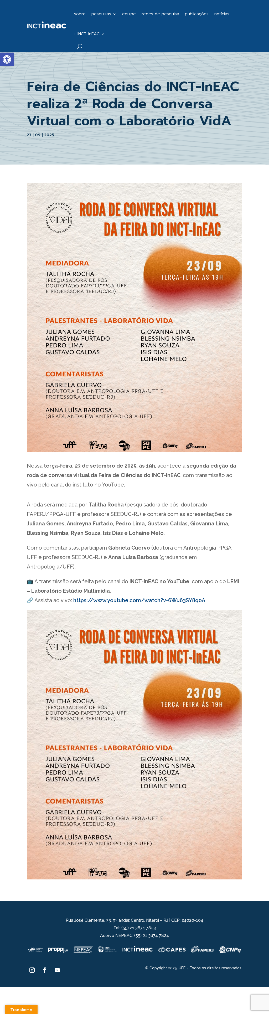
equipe (129, 14)
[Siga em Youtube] (57, 970)
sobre (80, 14)
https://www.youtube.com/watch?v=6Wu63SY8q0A (139, 600)
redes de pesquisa (160, 14)
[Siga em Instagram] (32, 970)
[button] (7, 59)
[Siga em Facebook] (44, 970)
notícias (221, 14)
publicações (197, 14)
